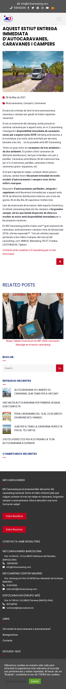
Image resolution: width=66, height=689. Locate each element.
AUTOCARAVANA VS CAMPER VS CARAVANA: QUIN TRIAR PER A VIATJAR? (36, 392)
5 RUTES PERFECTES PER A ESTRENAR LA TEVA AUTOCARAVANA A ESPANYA (29, 441)
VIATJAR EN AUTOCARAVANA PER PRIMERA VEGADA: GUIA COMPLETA (32, 404)
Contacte (7, 640)
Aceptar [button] (35, 681)
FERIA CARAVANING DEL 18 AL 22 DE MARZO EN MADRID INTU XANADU (38, 415)
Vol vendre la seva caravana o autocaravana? (27, 629)
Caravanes (40, 103)
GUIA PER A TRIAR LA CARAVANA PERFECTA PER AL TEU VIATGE (38, 428)
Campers (28, 103)
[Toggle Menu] (59, 18)
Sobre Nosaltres (14, 516)
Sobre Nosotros (14, 529)
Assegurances (10, 634)
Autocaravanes (14, 103)
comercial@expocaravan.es (20, 608)
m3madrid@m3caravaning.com (21, 589)
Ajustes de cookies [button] (15, 681)
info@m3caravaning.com (34, 3)
